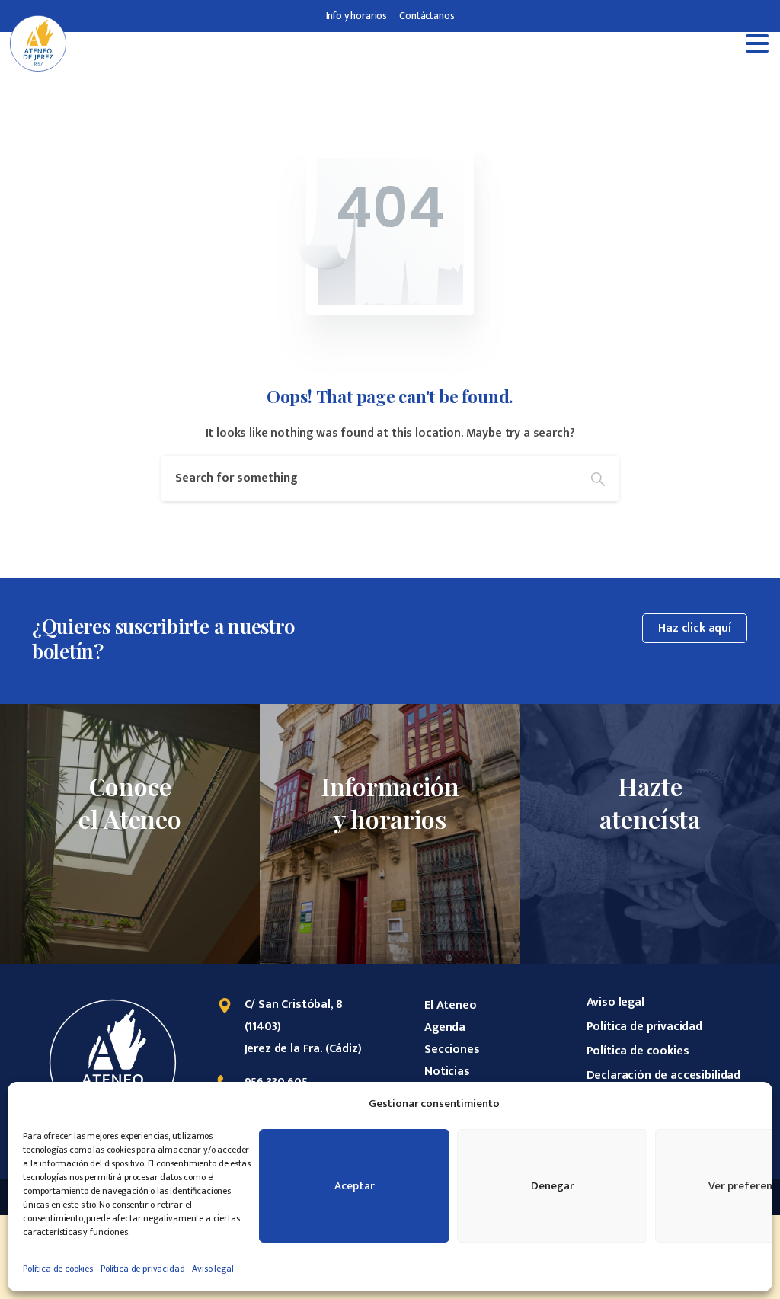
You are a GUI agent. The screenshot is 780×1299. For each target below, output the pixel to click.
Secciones (452, 1049)
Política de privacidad (142, 1268)
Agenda (444, 1027)
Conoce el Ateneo (129, 802)
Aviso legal (212, 1268)
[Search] (598, 478)
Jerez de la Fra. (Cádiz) (303, 1048)
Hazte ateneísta (650, 802)
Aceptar (354, 1185)
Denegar (552, 1185)
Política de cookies (58, 1268)
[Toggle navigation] (757, 43)
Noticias (447, 1071)
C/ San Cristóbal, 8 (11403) (294, 1015)
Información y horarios (390, 802)
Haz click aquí (694, 628)
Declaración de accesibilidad (664, 1075)
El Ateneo (450, 1005)
